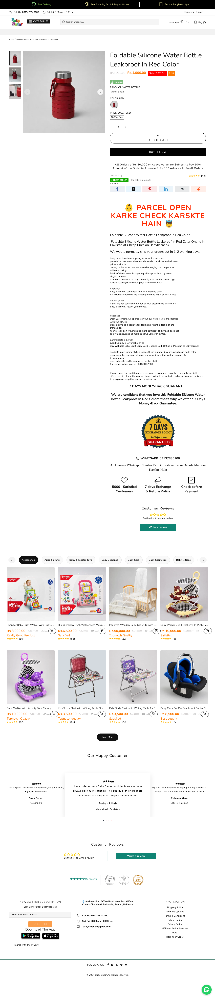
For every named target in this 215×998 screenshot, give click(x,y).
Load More (107, 737)
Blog (174, 932)
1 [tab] (103, 820)
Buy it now (158, 152)
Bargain (119, 82)
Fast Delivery (44, 4)
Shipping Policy (175, 907)
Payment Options (175, 911)
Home (11, 39)
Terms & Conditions (174, 915)
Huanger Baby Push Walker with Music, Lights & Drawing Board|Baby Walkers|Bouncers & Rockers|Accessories (82, 625)
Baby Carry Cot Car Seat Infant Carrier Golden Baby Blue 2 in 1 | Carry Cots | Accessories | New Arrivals (184, 708)
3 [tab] (108, 820)
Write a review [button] (158, 527)
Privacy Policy (175, 924)
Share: (114, 183)
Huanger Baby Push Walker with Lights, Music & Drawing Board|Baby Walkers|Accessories (31, 625)
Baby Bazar (17, 22)
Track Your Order (174, 936)
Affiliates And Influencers (174, 928)
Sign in (199, 12)
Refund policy (175, 920)
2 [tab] (106, 820)
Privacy (34, 944)
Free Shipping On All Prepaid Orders (110, 4)
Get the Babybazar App (177, 4)
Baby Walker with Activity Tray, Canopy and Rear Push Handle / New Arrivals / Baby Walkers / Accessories (31, 708)
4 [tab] (111, 820)
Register (188, 12)
